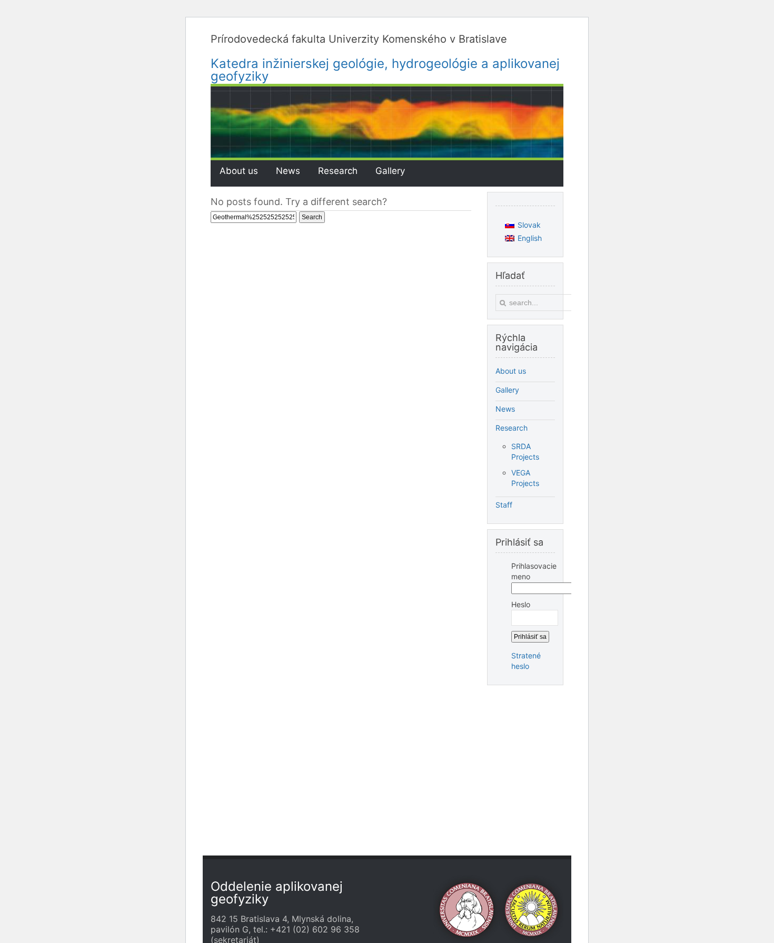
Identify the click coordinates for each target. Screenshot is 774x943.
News (505, 408)
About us (510, 370)
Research (511, 427)
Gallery (507, 389)
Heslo (520, 604)
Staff (503, 504)
